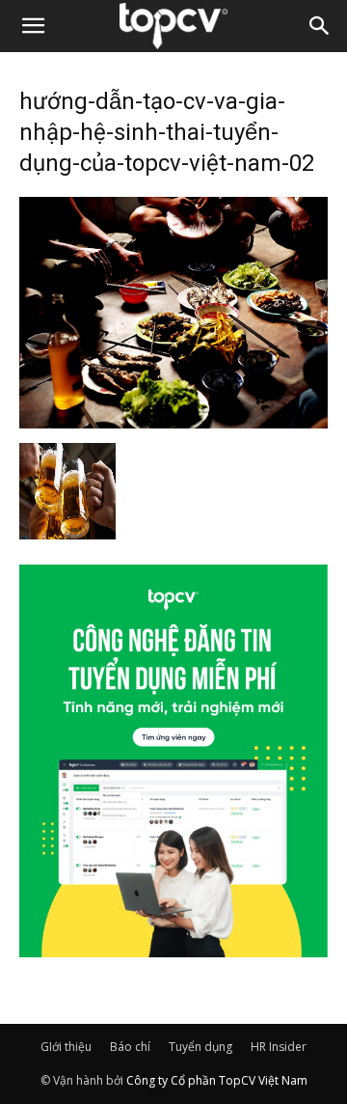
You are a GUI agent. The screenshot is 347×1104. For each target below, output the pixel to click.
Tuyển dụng (200, 1046)
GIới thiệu (66, 1046)
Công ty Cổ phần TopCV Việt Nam (216, 1080)
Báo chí (130, 1046)
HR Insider (279, 1046)
